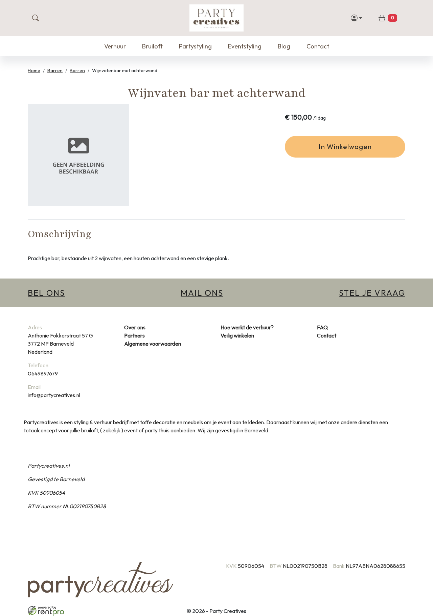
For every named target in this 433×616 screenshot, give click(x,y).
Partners (134, 335)
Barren (55, 70)
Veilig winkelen (237, 335)
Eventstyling (244, 46)
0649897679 (43, 373)
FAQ (322, 327)
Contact (317, 46)
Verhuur (115, 46)
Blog (284, 46)
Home (34, 70)
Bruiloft (152, 46)
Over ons (134, 327)
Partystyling (195, 46)
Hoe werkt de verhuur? (247, 327)
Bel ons (46, 293)
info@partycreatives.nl (54, 395)
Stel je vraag (372, 293)
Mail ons (202, 293)
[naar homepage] (216, 18)
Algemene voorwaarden (152, 343)
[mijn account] (356, 18)
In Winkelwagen (345, 146)
